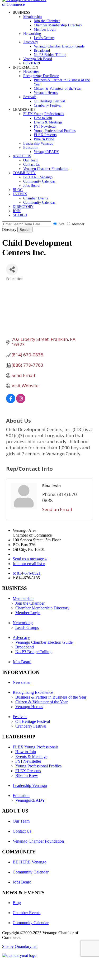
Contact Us (31, 164)
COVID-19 (31, 63)
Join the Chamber (47, 21)
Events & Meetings (48, 122)
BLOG (18, 190)
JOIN (17, 211)
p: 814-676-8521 (27, 573)
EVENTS (20, 194)
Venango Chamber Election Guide (59, 46)
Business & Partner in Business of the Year (50, 697)
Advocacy (30, 42)
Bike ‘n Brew (44, 139)
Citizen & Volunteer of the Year (57, 88)
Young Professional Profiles (55, 131)
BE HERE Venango (38, 177)
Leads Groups (44, 38)
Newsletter (31, 72)
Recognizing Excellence (41, 76)
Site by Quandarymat (19, 946)
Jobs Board (31, 186)
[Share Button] (12, 269)
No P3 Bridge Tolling (50, 55)
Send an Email (57, 509)
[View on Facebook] (10, 401)
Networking (32, 34)
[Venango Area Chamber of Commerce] (26, 4)
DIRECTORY (23, 207)
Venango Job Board (37, 59)
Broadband (42, 50)
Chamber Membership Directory (58, 25)
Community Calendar (39, 181)
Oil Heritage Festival (49, 101)
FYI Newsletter (45, 126)
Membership (32, 17)
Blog (17, 902)
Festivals (29, 97)
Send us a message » (30, 559)
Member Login (45, 29)
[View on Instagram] (20, 401)
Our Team (30, 160)
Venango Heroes (46, 93)
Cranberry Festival (48, 105)
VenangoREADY (46, 152)
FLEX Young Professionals (43, 114)
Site (61, 224)
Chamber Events (35, 198)
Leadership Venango (38, 143)
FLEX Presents (45, 135)
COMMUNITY (24, 173)
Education (30, 148)
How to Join (43, 118)
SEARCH (20, 215)
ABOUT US (22, 156)
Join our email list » (29, 563)
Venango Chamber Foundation (45, 169)
